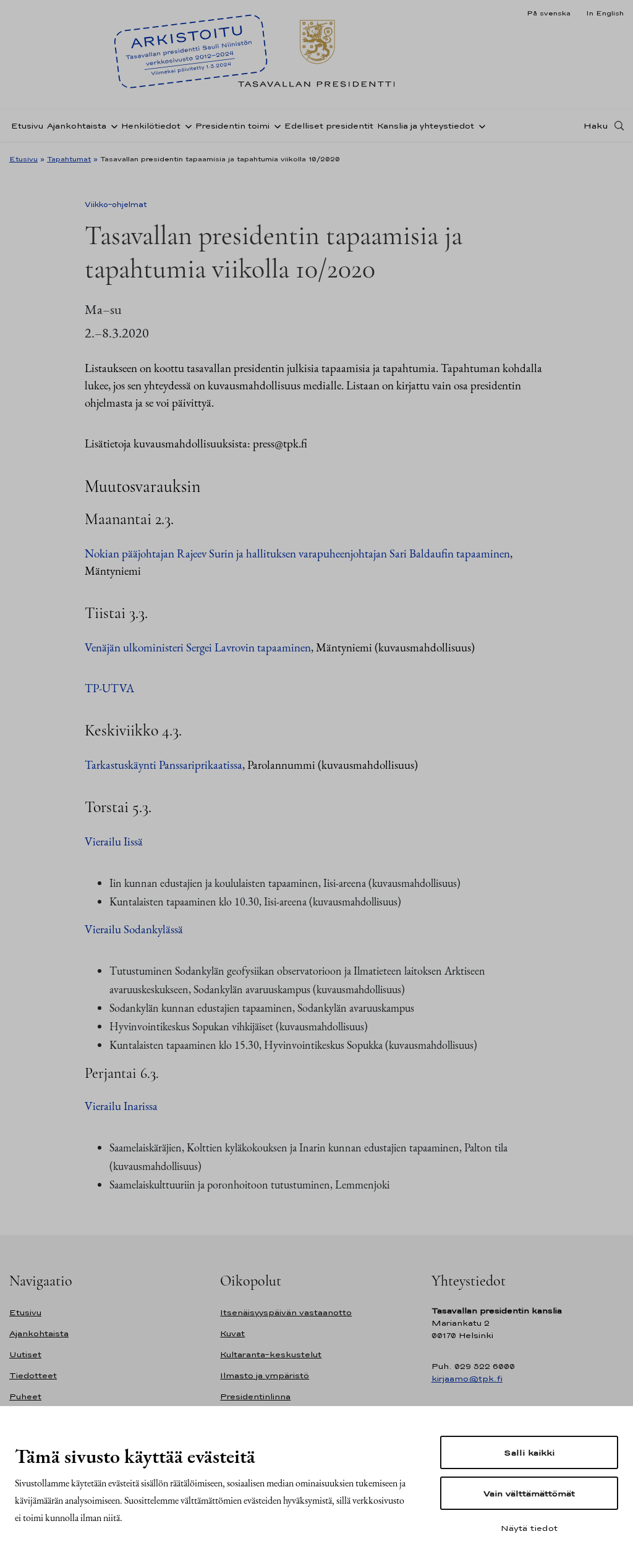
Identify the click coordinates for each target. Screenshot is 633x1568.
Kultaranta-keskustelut (270, 1354)
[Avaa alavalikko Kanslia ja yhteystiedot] (479, 125)
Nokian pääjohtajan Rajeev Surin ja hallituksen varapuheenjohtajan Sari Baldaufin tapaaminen (297, 553)
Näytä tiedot (529, 1527)
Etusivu (27, 126)
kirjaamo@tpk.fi (467, 1378)
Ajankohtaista (76, 126)
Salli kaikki (529, 1452)
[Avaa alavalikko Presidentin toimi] (275, 125)
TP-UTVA (109, 688)
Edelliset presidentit (328, 126)
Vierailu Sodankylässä (134, 929)
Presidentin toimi (232, 126)
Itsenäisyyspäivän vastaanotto (286, 1312)
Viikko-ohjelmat (116, 205)
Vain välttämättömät (529, 1493)
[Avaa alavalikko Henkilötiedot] (186, 125)
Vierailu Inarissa (121, 1106)
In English (605, 13)
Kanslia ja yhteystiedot (425, 126)
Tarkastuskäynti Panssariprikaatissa (163, 765)
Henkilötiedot (151, 126)
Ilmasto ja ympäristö (264, 1375)
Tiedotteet (33, 1375)
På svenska (549, 13)
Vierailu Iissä (114, 841)
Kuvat (232, 1333)
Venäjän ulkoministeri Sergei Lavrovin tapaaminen (198, 647)
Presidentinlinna (255, 1396)
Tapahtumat (69, 159)
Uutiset (25, 1354)
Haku (596, 125)
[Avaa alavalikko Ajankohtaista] (111, 125)
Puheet (25, 1396)
